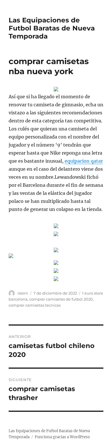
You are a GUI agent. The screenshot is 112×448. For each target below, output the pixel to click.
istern (23, 293)
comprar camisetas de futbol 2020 (61, 299)
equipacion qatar (84, 161)
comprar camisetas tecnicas (35, 305)
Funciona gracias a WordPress (62, 436)
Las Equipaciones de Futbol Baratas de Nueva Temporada (52, 28)
